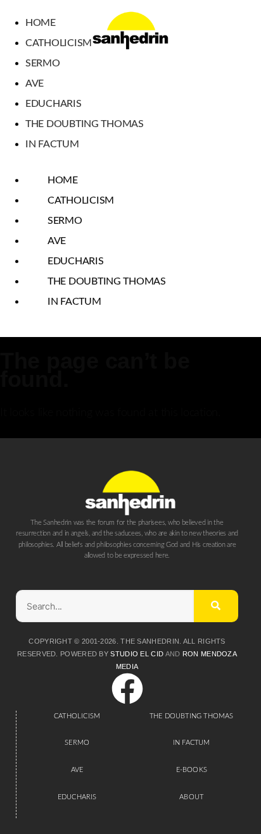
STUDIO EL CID (136, 654)
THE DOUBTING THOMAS (192, 716)
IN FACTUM (191, 742)
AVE (77, 769)
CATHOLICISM (77, 716)
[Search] (216, 606)
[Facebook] (127, 692)
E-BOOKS (191, 769)
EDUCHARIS (77, 797)
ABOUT (191, 797)
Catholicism (58, 43)
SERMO (77, 742)
